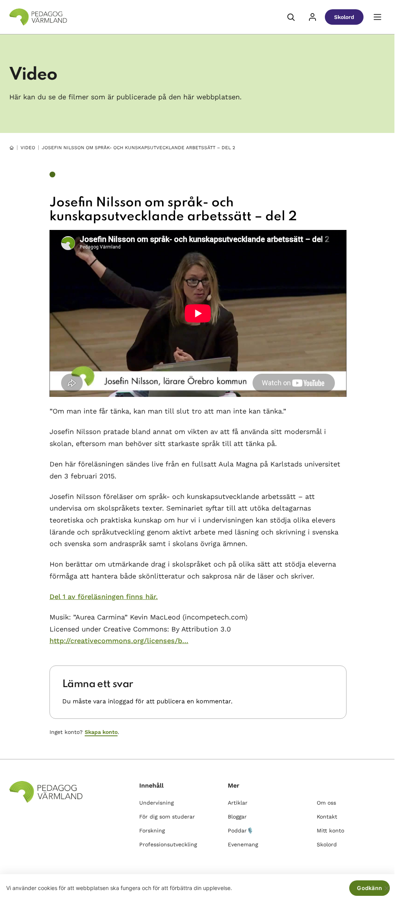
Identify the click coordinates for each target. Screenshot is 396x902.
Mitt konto (330, 830)
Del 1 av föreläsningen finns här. (104, 596)
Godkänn (369, 888)
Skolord (344, 17)
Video (27, 147)
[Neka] (386, 888)
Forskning (152, 830)
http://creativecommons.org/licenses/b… (119, 641)
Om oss (326, 803)
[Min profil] (312, 17)
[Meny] (377, 17)
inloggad (120, 701)
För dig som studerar (167, 817)
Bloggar (237, 817)
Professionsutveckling (168, 844)
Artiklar (238, 803)
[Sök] (291, 17)
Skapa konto (101, 732)
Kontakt (327, 817)
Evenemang (243, 844)
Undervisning (156, 803)
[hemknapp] (11, 147)
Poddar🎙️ (240, 830)
